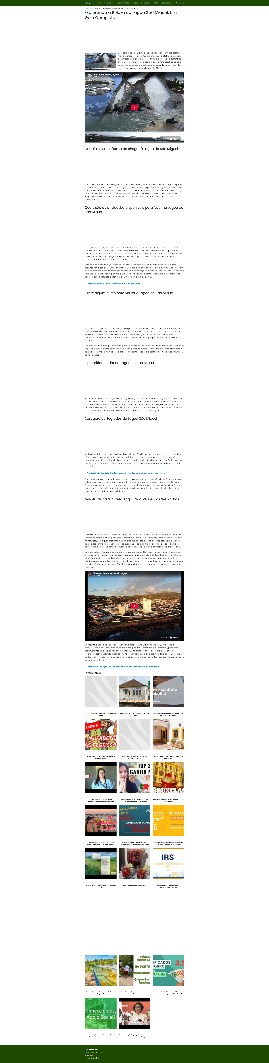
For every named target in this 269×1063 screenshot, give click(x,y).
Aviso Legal (89, 1055)
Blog (156, 3)
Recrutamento (123, 3)
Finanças (145, 3)
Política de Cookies (92, 1058)
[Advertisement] (134, 36)
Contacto (180, 3)
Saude (135, 3)
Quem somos (167, 3)
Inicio (99, 3)
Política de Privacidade (93, 1052)
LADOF (88, 2)
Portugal (107, 3)
